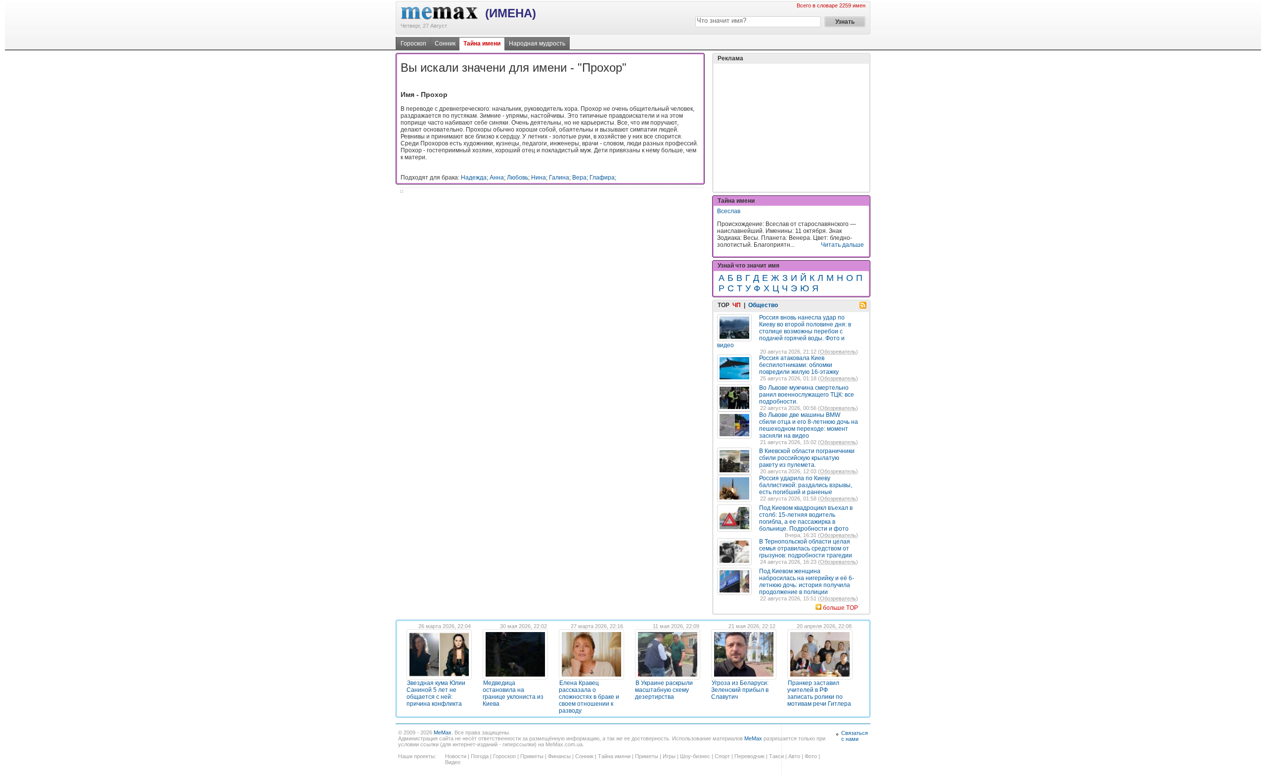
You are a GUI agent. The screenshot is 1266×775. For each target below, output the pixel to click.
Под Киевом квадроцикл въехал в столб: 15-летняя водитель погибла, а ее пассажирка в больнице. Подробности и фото (806, 518)
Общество (763, 305)
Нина (538, 177)
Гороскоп (413, 43)
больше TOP (840, 607)
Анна (497, 177)
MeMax (443, 732)
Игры (669, 756)
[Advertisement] (791, 127)
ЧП (736, 305)
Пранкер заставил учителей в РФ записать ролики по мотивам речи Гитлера (819, 693)
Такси (776, 756)
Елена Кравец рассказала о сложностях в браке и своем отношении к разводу (589, 697)
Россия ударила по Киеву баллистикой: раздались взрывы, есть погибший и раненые (805, 485)
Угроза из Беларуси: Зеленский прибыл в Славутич (740, 690)
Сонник (445, 43)
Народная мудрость (537, 43)
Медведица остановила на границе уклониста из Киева (513, 693)
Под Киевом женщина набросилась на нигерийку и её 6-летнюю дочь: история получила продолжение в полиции (806, 581)
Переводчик (749, 756)
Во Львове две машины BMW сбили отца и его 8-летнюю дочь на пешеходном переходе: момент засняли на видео (808, 425)
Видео (452, 762)
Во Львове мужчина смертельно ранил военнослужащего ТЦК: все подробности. (806, 394)
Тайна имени (481, 43)
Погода (480, 756)
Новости (455, 756)
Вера (579, 177)
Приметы (531, 756)
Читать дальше (842, 244)
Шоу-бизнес (695, 756)
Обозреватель (838, 352)
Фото (811, 756)
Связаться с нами (854, 736)
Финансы (559, 756)
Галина (559, 177)
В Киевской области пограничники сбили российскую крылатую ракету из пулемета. (807, 458)
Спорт (722, 756)
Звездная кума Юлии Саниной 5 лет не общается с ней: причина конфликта (436, 693)
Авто (794, 756)
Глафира (602, 177)
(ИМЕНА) (510, 13)
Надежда (474, 177)
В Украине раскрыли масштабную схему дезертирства (664, 690)
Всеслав (728, 211)
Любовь (517, 177)
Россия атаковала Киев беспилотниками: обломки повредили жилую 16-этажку (799, 365)
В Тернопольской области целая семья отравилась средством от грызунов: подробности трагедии (805, 548)
